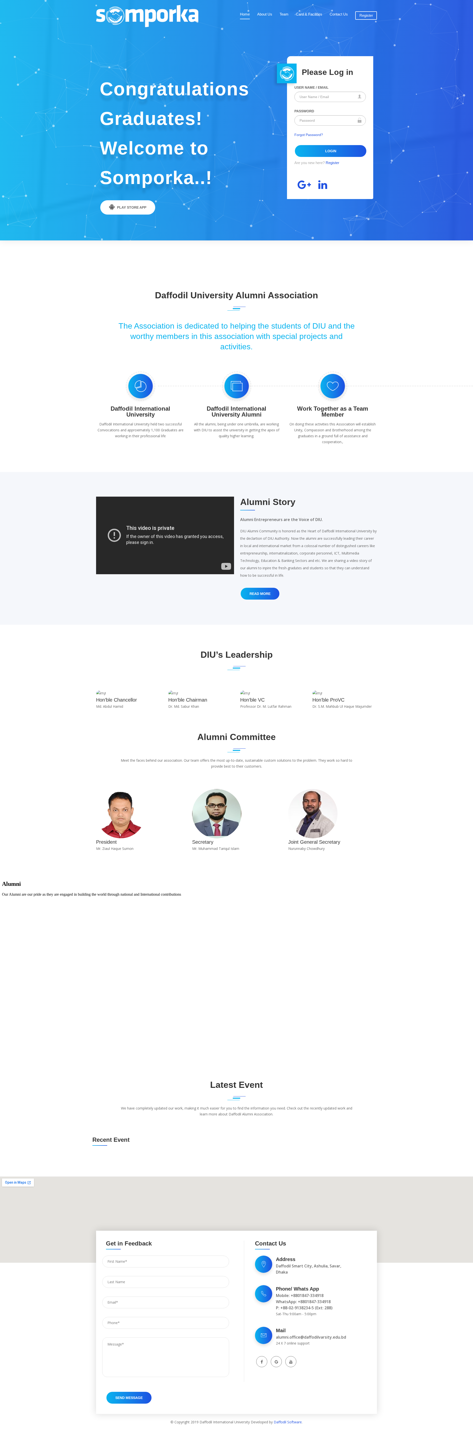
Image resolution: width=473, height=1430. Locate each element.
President (106, 842)
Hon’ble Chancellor (116, 700)
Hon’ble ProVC (328, 700)
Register (366, 15)
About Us (264, 14)
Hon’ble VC (252, 700)
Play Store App (131, 207)
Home (245, 14)
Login (330, 151)
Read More (260, 594)
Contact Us (339, 14)
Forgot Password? (308, 135)
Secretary (202, 842)
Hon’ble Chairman (187, 700)
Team (284, 14)
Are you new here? (316, 163)
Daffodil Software (288, 1422)
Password (304, 111)
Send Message (129, 1398)
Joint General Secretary (314, 842)
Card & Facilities (309, 14)
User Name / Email (311, 87)
